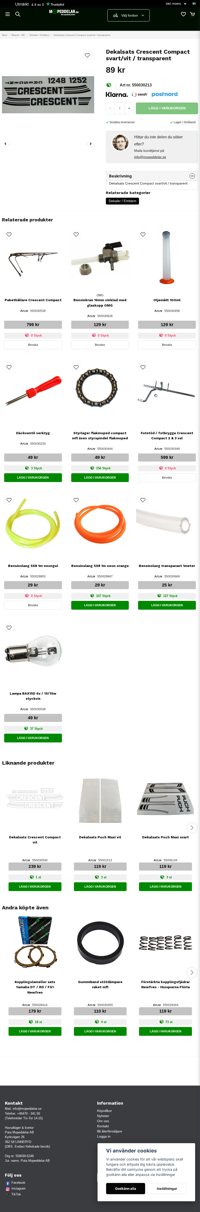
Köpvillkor (104, 1111)
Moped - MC (18, 35)
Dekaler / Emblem (39, 35)
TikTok (16, 1194)
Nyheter (103, 1116)
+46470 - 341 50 (28, 1113)
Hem (4, 35)
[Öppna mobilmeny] (7, 14)
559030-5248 (25, 1156)
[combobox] (128, 15)
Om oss (103, 1121)
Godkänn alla (125, 1189)
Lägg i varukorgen (33, 477)
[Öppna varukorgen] (192, 14)
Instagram (18, 1188)
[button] (194, 4)
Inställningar (167, 1189)
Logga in (103, 1136)
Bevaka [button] (33, 345)
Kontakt (103, 1126)
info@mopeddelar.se (150, 157)
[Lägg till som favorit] (183, 14)
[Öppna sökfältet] (17, 14)
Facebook (18, 1182)
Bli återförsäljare (109, 1131)
